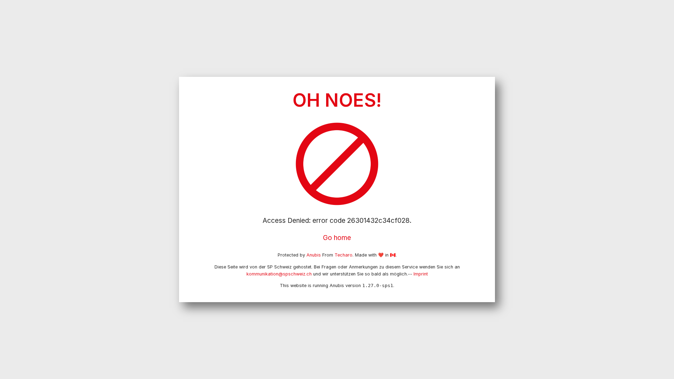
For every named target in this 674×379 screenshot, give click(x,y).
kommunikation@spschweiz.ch (279, 274)
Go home (337, 238)
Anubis (313, 255)
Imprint (421, 274)
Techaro (343, 255)
